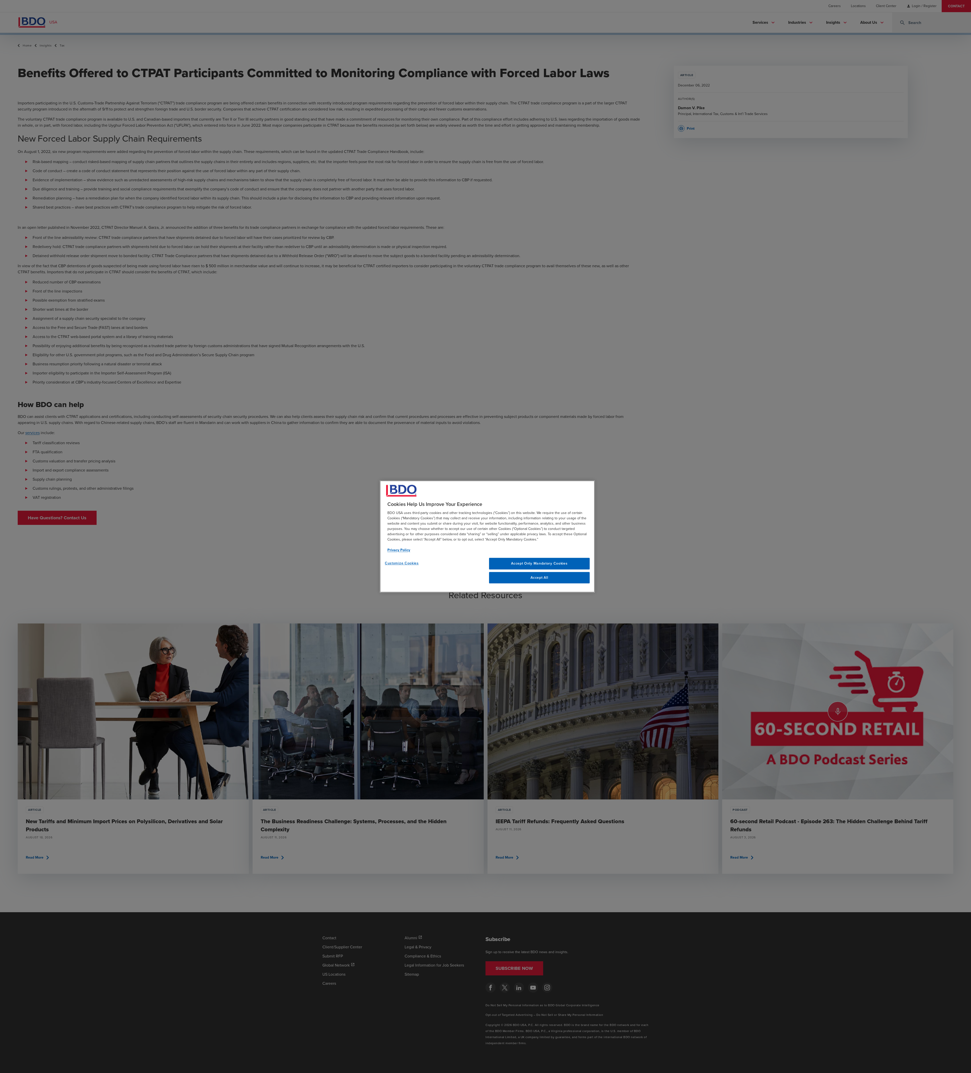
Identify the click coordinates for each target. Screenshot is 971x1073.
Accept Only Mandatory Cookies (539, 563)
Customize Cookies (402, 563)
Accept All (539, 577)
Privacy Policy (398, 549)
